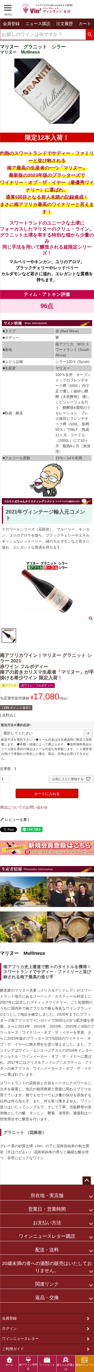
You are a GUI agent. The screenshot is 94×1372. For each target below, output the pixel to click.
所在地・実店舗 (47, 1195)
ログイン (9, 1328)
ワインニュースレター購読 (47, 1236)
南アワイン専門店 (28, 1366)
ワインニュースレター (20, 1338)
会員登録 (9, 1318)
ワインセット (47, 1364)
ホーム (9, 1364)
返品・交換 (47, 1297)
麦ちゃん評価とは (66, 1366)
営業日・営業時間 (47, 1209)
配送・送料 (47, 1249)
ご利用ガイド (13, 1349)
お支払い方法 (47, 1222)
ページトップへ (87, 1180)
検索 (90, 34)
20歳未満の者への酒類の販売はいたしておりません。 (47, 1267)
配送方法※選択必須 (16, 725)
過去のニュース (84, 1364)
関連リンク (47, 1284)
